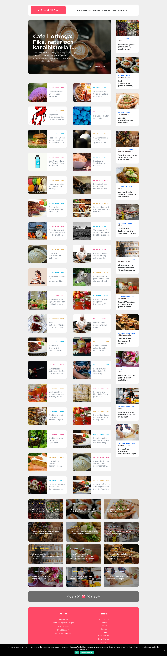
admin (120, 41)
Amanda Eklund (124, 77)
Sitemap (103, 642)
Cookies (106, 10)
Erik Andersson (99, 69)
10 (98, 597)
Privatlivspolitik (86, 652)
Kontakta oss (120, 10)
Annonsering (84, 10)
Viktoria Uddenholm (125, 151)
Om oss (96, 10)
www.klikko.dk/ (65, 633)
